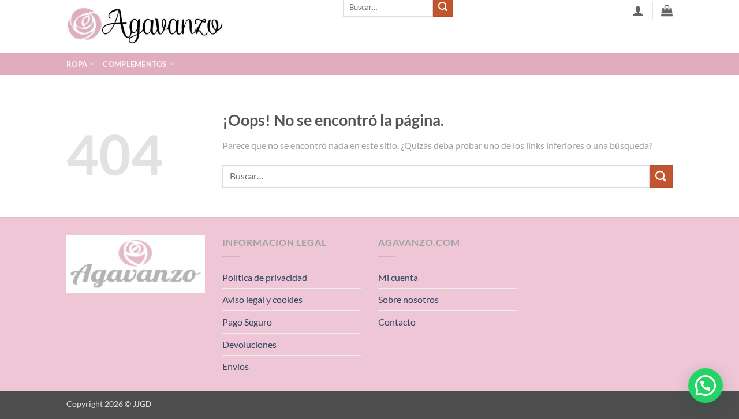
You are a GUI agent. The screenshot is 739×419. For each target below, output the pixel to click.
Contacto (397, 321)
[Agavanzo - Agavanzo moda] (196, 26)
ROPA (76, 64)
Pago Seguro (247, 321)
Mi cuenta (398, 277)
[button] (705, 385)
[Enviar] (661, 176)
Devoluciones (249, 344)
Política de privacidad (264, 277)
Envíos (235, 366)
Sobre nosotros (408, 299)
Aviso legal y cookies (262, 299)
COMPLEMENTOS (134, 64)
